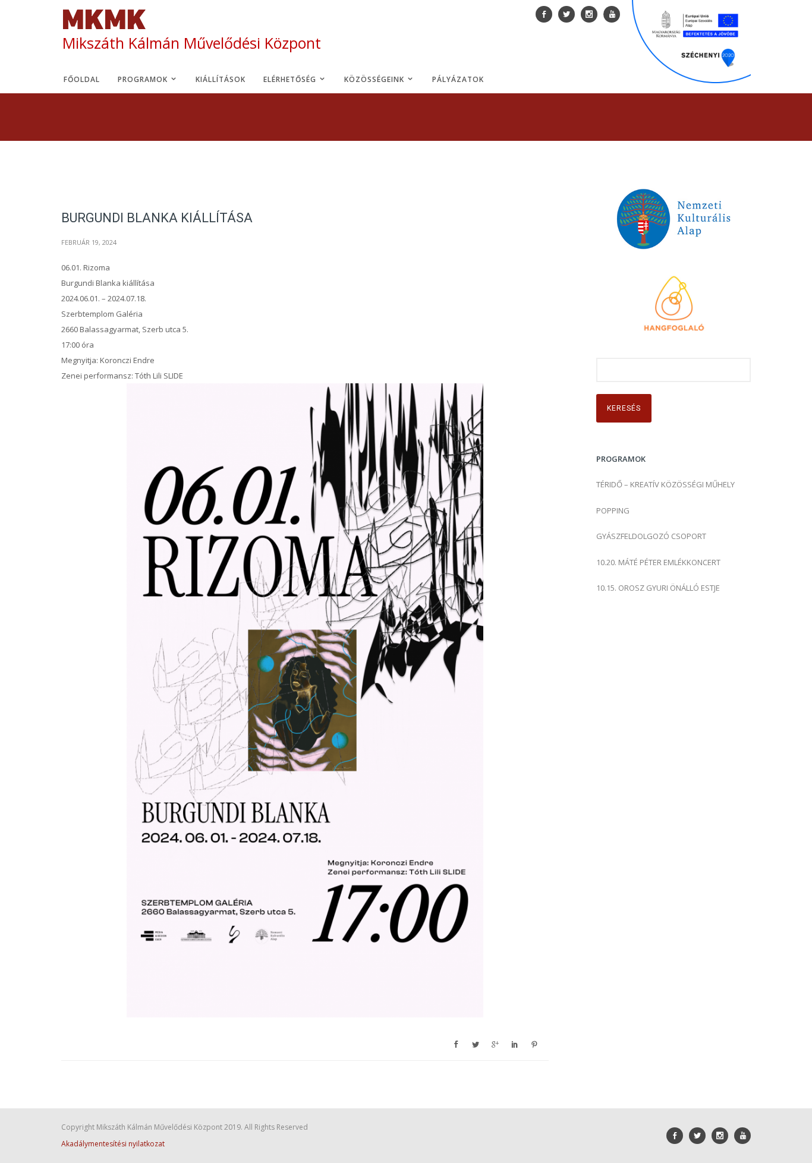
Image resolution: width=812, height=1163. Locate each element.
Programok (144, 79)
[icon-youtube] (742, 1135)
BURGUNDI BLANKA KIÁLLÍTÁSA (157, 217)
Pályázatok (458, 79)
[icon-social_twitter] (700, 1135)
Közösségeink (375, 79)
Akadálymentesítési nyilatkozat (113, 1144)
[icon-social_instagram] (723, 1135)
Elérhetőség (291, 79)
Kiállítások (221, 79)
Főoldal (82, 79)
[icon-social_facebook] (677, 1135)
